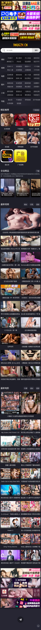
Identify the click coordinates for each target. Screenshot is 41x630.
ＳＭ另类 (37, 70)
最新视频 (5, 204)
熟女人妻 (10, 70)
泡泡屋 (19, 103)
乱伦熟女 (28, 78)
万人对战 (28, 58)
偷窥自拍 (10, 83)
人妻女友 (28, 91)
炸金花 (19, 62)
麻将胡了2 (10, 62)
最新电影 (5, 388)
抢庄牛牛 (37, 62)
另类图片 (37, 87)
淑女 (31, 388)
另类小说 (19, 95)
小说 (3, 93)
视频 (3, 68)
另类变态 (37, 78)
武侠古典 (37, 91)
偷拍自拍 (19, 75)
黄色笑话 (28, 95)
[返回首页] (38, 626)
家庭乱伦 (19, 91)
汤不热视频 (36, 100)
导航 (3, 101)
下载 (37, 171)
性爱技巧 (37, 95)
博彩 (3, 59)
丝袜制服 (19, 70)
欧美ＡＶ (28, 66)
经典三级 (19, 78)
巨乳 (31, 204)
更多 (37, 204)
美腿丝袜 (10, 87)
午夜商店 (19, 100)
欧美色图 (28, 83)
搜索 (36, 50)
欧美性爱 (37, 75)
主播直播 (28, 70)
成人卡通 (28, 75)
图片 (3, 84)
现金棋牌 (28, 62)
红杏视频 (10, 103)
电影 (3, 76)
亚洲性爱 (10, 75)
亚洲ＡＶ (10, 66)
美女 (25, 204)
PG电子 (10, 58)
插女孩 (10, 100)
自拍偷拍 (19, 66)
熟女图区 (28, 87)
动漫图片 (37, 83)
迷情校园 (10, 95)
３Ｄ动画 (37, 66)
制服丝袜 (10, 78)
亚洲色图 (19, 83)
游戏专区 (37, 58)
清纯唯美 (19, 87)
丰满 (25, 388)
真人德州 (19, 58)
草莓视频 (28, 100)
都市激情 (10, 91)
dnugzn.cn (20, 45)
